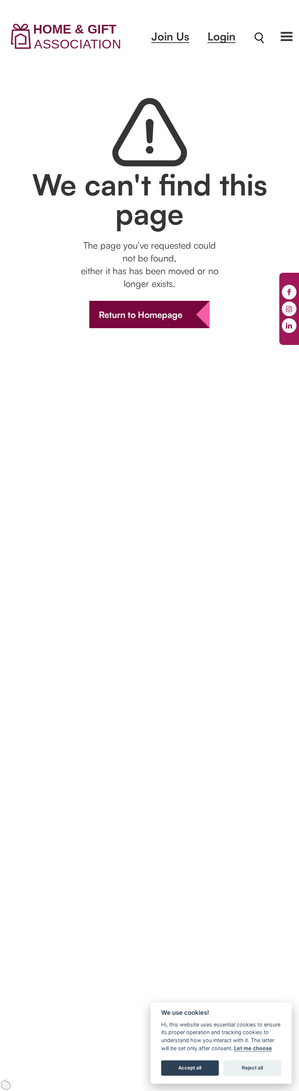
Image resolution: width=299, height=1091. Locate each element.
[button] (286, 36)
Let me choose (253, 1048)
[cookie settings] (6, 1084)
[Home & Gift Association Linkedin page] (289, 325)
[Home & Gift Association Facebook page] (289, 292)
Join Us (170, 36)
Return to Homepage (140, 314)
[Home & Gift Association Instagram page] (289, 308)
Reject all (252, 1068)
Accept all (189, 1068)
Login (221, 36)
